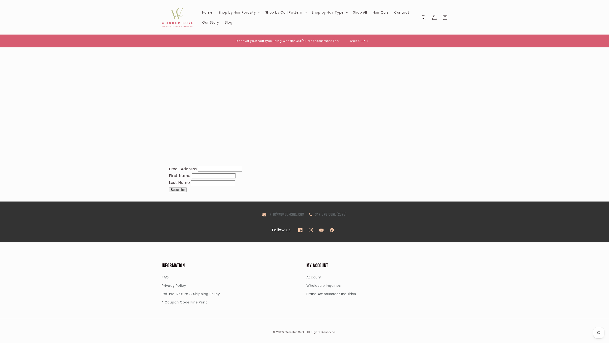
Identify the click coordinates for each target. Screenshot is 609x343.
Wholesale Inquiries (323, 285)
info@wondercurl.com (286, 214)
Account (314, 277)
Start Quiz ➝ (359, 41)
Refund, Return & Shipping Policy (191, 294)
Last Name (179, 182)
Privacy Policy (174, 285)
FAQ (165, 277)
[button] (239, 12)
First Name (180, 175)
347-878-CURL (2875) (331, 214)
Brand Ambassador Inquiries (331, 294)
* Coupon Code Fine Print (184, 302)
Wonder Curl (294, 332)
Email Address (183, 169)
